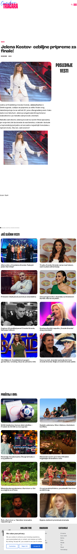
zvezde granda (14, 227)
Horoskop (63, 549)
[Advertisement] (38, 26)
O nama (63, 533)
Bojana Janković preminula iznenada (54, 520)
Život (62, 547)
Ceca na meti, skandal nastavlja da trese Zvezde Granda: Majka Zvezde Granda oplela (57, 361)
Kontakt (44, 533)
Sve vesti (63, 536)
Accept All (37, 546)
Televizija (44, 542)
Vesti (43, 545)
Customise (12, 546)
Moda (62, 542)
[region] (24, 540)
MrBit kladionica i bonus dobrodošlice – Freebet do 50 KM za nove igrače (17, 426)
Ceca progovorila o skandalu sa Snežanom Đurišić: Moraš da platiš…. (57, 297)
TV (61, 545)
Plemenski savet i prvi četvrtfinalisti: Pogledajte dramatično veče (54, 458)
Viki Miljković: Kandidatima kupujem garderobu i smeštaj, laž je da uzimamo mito (18, 361)
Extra (62, 538)
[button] (72, 4)
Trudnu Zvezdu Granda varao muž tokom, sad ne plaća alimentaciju (56, 266)
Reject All (24, 546)
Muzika (43, 540)
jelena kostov (6, 227)
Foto (42, 538)
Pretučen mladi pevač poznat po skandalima (18, 297)
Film (42, 536)
